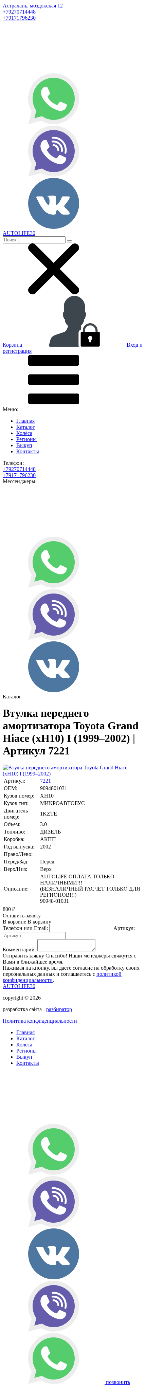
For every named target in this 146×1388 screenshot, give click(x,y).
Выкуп (24, 445)
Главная (25, 421)
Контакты (27, 451)
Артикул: (124, 928)
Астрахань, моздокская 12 (33, 5)
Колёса (24, 433)
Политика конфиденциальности (40, 1021)
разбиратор (59, 1009)
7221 (45, 781)
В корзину (27, 922)
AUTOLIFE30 (19, 986)
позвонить (118, 1382)
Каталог (25, 427)
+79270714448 (19, 12)
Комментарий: (19, 949)
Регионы (26, 439)
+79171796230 (19, 18)
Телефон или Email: (25, 928)
